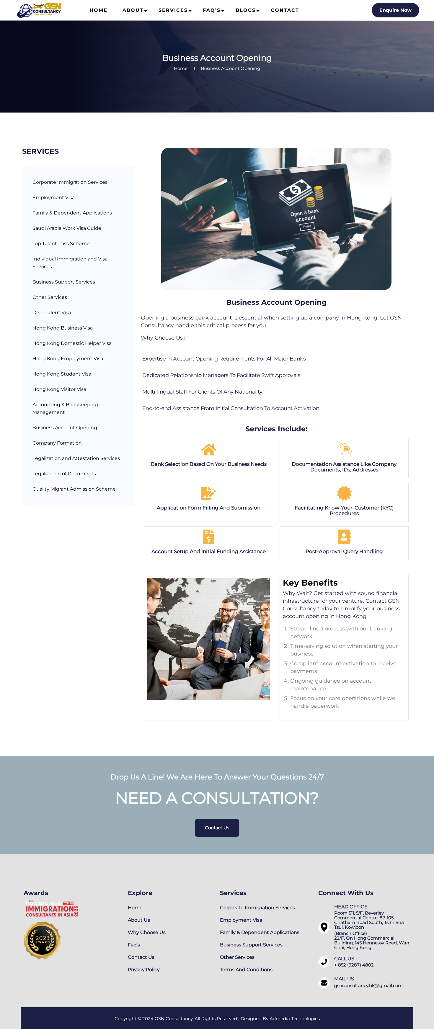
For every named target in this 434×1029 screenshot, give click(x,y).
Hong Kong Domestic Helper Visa (72, 343)
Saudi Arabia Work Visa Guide (66, 228)
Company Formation (57, 443)
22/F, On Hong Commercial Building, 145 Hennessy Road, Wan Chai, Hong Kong (371, 942)
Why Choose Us (147, 932)
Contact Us (217, 827)
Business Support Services (63, 282)
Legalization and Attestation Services (76, 458)
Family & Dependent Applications (72, 213)
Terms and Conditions (246, 969)
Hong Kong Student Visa (61, 374)
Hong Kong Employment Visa (67, 358)
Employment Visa (53, 197)
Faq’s (212, 10)
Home (98, 10)
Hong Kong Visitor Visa (59, 389)
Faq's (134, 945)
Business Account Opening (64, 427)
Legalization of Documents (64, 473)
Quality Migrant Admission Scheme (74, 489)
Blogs (246, 10)
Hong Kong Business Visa (62, 328)
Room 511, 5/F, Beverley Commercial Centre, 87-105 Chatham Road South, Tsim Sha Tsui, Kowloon (369, 920)
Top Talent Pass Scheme (61, 243)
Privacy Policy (144, 969)
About (133, 10)
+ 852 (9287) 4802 (354, 965)
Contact (285, 10)
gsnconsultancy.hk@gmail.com (368, 985)
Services (173, 10)
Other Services (49, 297)
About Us (139, 920)
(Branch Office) (350, 933)
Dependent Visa (51, 312)
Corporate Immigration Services (69, 182)
